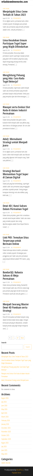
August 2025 (5, 443)
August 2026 (5, 398)
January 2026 (5, 424)
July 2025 (4, 446)
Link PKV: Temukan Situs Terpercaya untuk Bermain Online (16, 241)
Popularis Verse (16, 472)
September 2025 (6, 439)
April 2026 (4, 413)
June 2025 (4, 450)
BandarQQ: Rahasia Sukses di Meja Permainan (13, 275)
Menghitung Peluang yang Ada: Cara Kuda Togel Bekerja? (14, 78)
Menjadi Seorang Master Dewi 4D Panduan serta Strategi (16, 307)
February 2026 (5, 420)
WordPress (19, 470)
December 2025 (6, 428)
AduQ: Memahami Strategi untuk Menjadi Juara (15, 142)
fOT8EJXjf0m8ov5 (17, 18)
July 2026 (4, 402)
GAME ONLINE (6, 8)
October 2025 (5, 435)
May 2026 (4, 409)
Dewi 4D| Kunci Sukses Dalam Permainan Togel (15, 207)
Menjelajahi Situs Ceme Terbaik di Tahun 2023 (15, 13)
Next (22, 338)
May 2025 (4, 454)
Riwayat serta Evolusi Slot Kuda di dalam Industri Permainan (16, 110)
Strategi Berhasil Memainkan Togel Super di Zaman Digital (15, 174)
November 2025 (6, 431)
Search (3, 342)
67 (17, 338)
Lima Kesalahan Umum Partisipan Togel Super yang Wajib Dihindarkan (15, 43)
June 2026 (4, 405)
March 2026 (5, 416)
